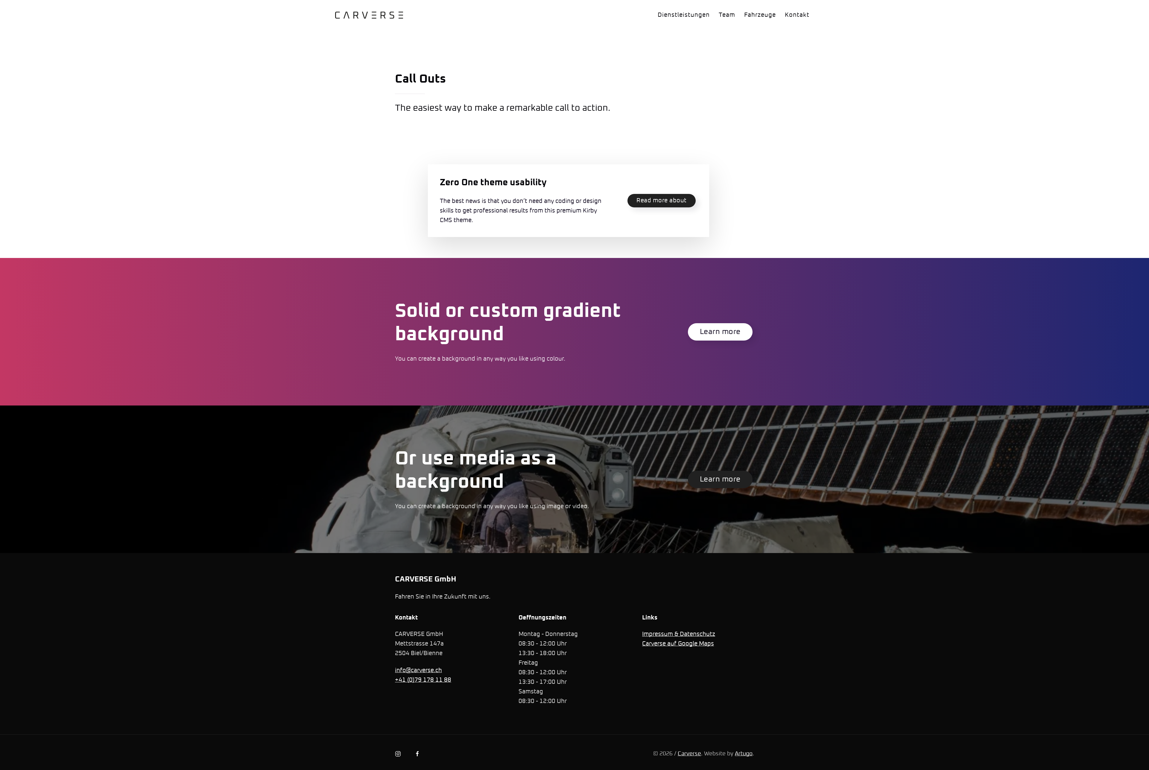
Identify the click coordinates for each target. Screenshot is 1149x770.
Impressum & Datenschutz (678, 634)
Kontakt (797, 15)
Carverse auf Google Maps (678, 644)
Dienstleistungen (684, 15)
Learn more (720, 331)
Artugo (744, 754)
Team (727, 15)
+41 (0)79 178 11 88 (423, 680)
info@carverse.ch (418, 670)
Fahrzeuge (760, 15)
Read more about (661, 200)
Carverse (689, 754)
